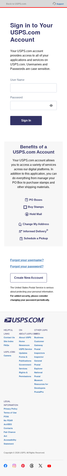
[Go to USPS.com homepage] (24, 319)
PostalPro (39, 391)
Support (60, 4)
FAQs (6, 345)
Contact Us (9, 337)
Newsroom (24, 345)
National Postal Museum (38, 376)
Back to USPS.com (16, 3)
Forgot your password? (27, 266)
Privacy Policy (10, 408)
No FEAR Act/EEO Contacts (8, 424)
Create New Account (28, 277)
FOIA (6, 416)
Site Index (8, 341)
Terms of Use (10, 412)
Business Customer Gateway (39, 341)
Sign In (26, 120)
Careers (7, 355)
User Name (17, 79)
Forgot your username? (27, 260)
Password (16, 97)
